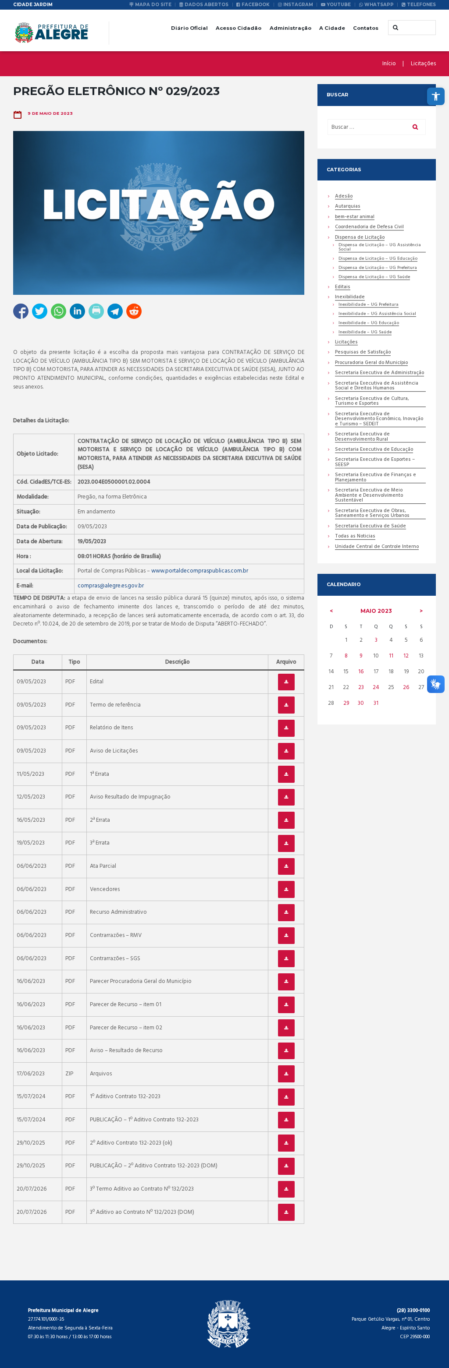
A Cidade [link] (332, 28)
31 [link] (376, 703)
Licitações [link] (423, 64)
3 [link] (376, 640)
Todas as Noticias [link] (355, 537)
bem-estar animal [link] (354, 217)
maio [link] (376, 611)
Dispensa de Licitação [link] (360, 238)
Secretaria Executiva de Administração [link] (379, 373)
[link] (436, 96)
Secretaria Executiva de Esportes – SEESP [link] (375, 462)
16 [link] (360, 671)
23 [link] (361, 687)
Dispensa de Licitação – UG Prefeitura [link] (378, 268)
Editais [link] (342, 287)
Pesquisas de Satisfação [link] (363, 353)
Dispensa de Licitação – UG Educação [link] (378, 259)
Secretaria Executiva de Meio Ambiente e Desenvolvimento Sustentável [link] (369, 496)
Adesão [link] (344, 197)
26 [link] (406, 687)
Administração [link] (290, 28)
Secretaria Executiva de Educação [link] (374, 450)
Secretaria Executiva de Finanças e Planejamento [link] (375, 478)
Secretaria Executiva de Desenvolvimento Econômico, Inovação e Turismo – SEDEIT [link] (379, 420)
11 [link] (391, 656)
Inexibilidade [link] (350, 297)
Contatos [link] (365, 28)
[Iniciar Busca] (394, 28)
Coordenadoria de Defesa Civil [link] (369, 227)
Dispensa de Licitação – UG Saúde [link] (374, 277)
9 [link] (361, 656)
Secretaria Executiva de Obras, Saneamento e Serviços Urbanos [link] (372, 514)
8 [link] (346, 656)
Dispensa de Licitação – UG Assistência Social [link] (380, 247)
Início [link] (389, 64)
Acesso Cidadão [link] (238, 28)
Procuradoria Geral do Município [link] (371, 363)
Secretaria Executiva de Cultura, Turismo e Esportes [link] (372, 401)
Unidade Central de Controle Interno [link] (377, 547)
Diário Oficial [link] (189, 28)
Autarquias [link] (347, 207)
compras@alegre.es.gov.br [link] (111, 585)
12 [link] (406, 656)
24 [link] (376, 687)
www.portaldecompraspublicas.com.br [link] (199, 571)
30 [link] (361, 703)
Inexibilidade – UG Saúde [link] (365, 332)
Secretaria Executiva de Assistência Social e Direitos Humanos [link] (376, 386)
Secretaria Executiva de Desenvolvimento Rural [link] (362, 437)
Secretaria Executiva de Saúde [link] (370, 527)
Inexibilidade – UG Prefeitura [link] (369, 305)
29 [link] (346, 703)
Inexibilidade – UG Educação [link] (369, 323)
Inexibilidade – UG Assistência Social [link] (377, 314)
